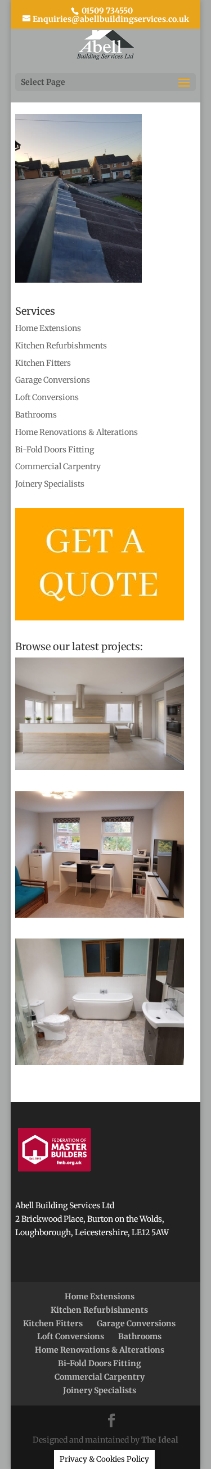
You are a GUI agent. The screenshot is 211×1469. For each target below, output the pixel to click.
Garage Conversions (52, 380)
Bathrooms (36, 415)
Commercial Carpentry (58, 466)
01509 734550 (106, 11)
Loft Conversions (47, 397)
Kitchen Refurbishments (61, 346)
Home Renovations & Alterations (76, 432)
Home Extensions (48, 328)
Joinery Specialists (49, 484)
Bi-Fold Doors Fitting (54, 450)
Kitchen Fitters (43, 363)
